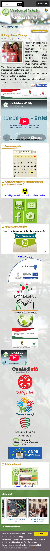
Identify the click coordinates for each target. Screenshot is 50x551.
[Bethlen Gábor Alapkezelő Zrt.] (25, 427)
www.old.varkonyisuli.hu (25, 486)
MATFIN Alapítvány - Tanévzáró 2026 (20, 520)
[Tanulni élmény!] (25, 406)
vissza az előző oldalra (39, 31)
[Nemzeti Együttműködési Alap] (25, 442)
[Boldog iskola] (25, 385)
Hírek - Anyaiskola (24, 39)
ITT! (33, 548)
